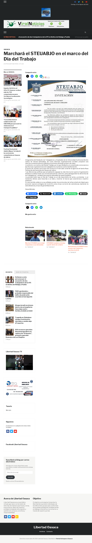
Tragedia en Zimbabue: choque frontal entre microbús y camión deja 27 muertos (23, 320)
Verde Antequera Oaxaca (64, 538)
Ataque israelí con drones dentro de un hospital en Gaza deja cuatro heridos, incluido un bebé (24, 308)
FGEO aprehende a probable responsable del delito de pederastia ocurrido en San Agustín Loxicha (19, 295)
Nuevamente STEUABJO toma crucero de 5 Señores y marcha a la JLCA (78, 248)
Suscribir (10, 477)
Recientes (9, 272)
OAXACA (7, 49)
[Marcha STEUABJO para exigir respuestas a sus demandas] (35, 235)
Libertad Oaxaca (46, 527)
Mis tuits (8, 410)
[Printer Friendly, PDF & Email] (46, 77)
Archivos (42, 531)
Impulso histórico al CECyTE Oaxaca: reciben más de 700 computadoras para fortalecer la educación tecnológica (12, 93)
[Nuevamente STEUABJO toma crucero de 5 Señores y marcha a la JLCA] (78, 237)
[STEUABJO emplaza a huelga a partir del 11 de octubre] (56, 235)
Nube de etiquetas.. (22, 272)
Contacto (49, 531)
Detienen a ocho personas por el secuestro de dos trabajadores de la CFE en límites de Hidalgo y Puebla (18, 280)
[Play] (19, 362)
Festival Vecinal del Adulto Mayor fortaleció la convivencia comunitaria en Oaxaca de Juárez (12, 153)
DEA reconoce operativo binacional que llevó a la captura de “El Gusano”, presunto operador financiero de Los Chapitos (19, 333)
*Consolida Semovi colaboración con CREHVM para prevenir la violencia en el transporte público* (12, 124)
